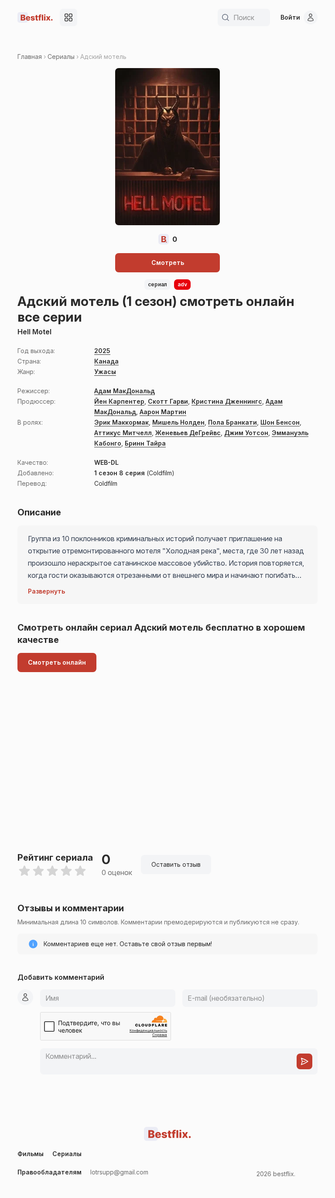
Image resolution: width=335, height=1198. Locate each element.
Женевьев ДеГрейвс (188, 432)
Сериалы (61, 56)
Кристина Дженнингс (226, 401)
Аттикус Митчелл (123, 432)
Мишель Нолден (178, 422)
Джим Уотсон (246, 432)
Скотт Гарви (168, 401)
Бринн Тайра (145, 443)
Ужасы (105, 371)
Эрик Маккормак (121, 422)
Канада (106, 361)
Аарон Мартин (163, 411)
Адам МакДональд (124, 391)
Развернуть (46, 591)
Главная (29, 56)
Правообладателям (49, 1172)
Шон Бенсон (280, 422)
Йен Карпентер (119, 401)
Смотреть (167, 262)
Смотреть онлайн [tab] (57, 662)
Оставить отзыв (176, 864)
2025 (102, 350)
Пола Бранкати (232, 422)
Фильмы (30, 1153)
